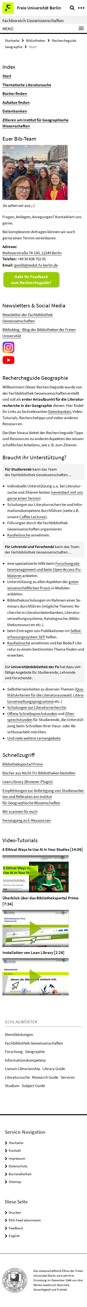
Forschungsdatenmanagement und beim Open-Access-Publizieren (44, 569)
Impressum (17, 1158)
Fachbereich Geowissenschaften (33, 20)
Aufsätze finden (16, 102)
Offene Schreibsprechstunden (32, 713)
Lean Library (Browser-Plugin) (27, 781)
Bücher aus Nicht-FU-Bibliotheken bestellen (38, 773)
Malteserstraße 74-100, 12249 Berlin (32, 252)
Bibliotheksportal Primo (22, 764)
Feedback (16, 1228)
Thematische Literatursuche (26, 84)
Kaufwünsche (18, 535)
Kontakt (15, 1150)
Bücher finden (14, 93)
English (14, 1235)
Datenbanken (14, 111)
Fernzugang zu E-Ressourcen (26, 820)
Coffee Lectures (32, 516)
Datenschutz (18, 1166)
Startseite (12, 40)
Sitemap (15, 1181)
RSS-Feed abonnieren (25, 1220)
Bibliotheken (35, 40)
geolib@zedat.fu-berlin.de (36, 265)
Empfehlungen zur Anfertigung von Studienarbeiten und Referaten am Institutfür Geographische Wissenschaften (43, 796)
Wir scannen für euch (19, 811)
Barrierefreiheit (20, 1174)
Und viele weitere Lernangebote (33, 738)
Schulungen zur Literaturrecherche (36, 707)
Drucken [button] (15, 1212)
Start (6, 76)
